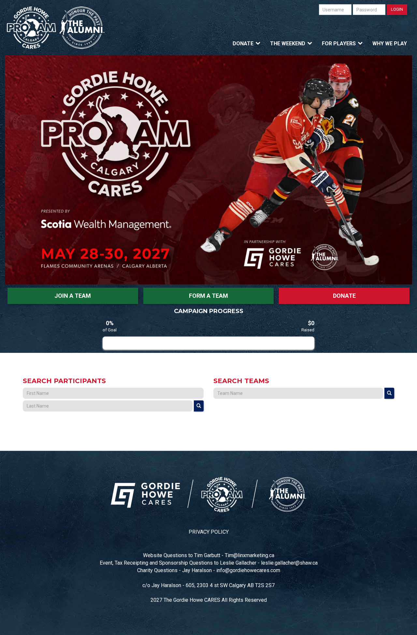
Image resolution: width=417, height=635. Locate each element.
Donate (243, 43)
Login (397, 9)
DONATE (344, 295)
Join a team (72, 295)
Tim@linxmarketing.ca (249, 555)
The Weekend (287, 43)
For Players (339, 43)
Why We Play (389, 43)
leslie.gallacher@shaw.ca (289, 563)
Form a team (208, 295)
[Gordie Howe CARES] (56, 28)
